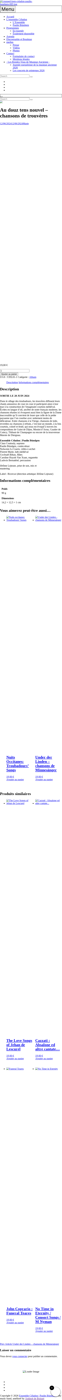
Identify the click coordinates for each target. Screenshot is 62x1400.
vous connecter (19, 1356)
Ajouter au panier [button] (15, 779)
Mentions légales (21, 59)
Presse (16, 45)
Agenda (10, 36)
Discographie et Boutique (19, 39)
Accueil (10, 16)
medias (9, 42)
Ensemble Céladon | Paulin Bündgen (37, 1395)
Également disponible (23, 33)
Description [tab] (12, 382)
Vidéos (16, 47)
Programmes (12, 28)
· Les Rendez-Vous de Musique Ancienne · (28, 62)
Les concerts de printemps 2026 (29, 70)
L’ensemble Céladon (16, 19)
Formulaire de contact (23, 56)
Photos (16, 50)
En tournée (18, 30)
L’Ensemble (19, 22)
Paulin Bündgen (21, 25)
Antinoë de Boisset (34, 1398)
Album (32, 377)
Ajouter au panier (9, 374)
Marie (26, 123)
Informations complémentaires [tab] (34, 382)
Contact (10, 53)
